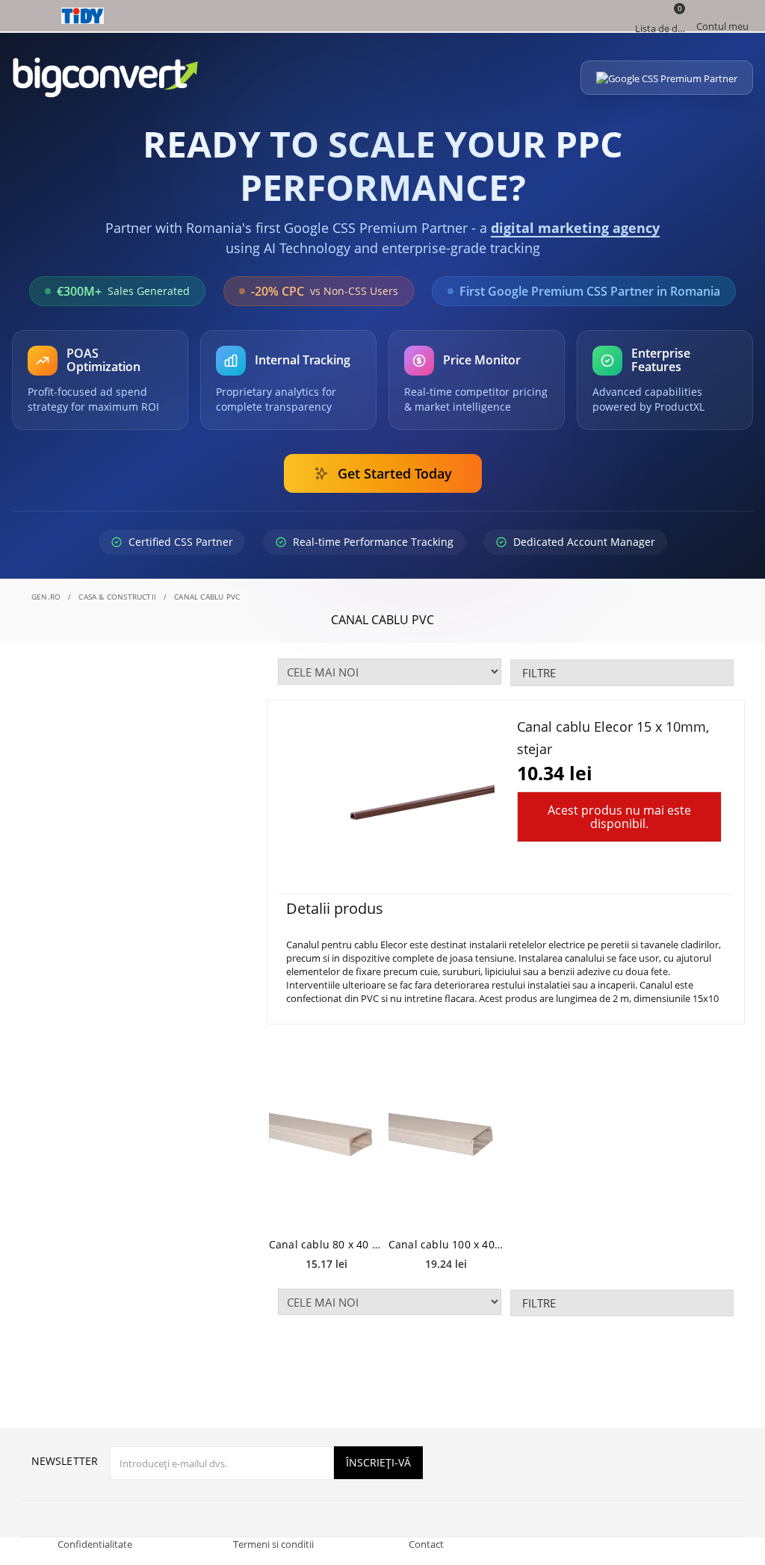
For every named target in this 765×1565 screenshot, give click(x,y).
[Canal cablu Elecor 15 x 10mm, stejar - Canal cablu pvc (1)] (407, 798)
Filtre (539, 672)
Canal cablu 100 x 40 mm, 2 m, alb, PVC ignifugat (446, 1244)
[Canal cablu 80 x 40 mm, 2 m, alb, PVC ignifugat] (326, 1135)
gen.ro (46, 596)
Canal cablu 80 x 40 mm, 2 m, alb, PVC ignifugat (326, 1244)
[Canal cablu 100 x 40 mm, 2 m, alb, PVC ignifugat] (446, 1135)
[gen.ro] (382, 15)
